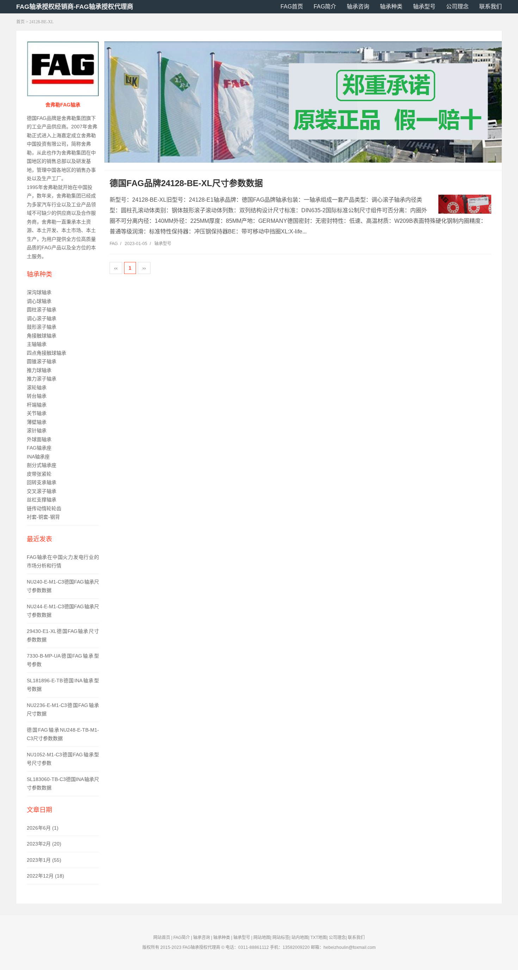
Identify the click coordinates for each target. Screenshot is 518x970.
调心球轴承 (39, 301)
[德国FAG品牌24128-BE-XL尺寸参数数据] (464, 204)
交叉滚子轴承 (41, 491)
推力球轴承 (39, 370)
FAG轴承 (191, 947)
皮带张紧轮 (39, 474)
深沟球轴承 (39, 292)
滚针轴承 (37, 430)
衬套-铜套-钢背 (43, 517)
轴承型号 (424, 7)
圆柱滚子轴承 (41, 309)
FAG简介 (325, 7)
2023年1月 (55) (44, 860)
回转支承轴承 (41, 482)
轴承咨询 (358, 7)
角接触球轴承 (41, 335)
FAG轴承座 (39, 448)
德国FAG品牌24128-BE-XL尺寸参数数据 (186, 183)
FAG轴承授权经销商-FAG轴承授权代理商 (74, 6)
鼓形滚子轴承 (41, 327)
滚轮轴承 (37, 387)
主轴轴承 (37, 344)
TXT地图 (318, 937)
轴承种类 (391, 7)
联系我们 (490, 7)
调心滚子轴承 (41, 318)
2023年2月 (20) (44, 844)
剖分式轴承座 (41, 465)
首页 (20, 21)
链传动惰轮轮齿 (44, 508)
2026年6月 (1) (42, 828)
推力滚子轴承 (41, 379)
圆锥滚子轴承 (41, 361)
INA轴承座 (38, 456)
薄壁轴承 (37, 422)
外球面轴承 (39, 439)
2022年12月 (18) (45, 876)
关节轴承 (37, 413)
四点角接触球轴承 (46, 353)
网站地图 (261, 937)
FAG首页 (291, 7)
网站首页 (161, 937)
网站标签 (280, 937)
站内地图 (299, 937)
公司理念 (457, 7)
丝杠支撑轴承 (41, 499)
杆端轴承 (37, 405)
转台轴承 (37, 396)
